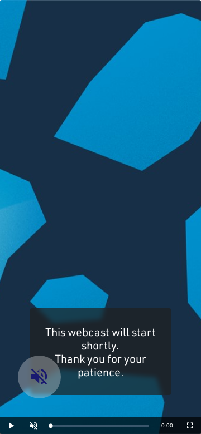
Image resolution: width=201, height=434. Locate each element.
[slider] (99, 426)
